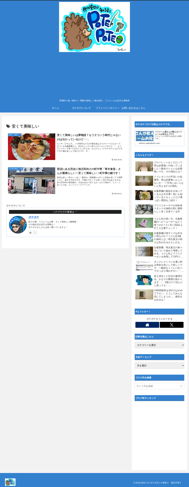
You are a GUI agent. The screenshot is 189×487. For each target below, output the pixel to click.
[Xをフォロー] (35, 232)
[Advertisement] (94, 75)
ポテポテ (33, 217)
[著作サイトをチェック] (30, 232)
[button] (181, 386)
